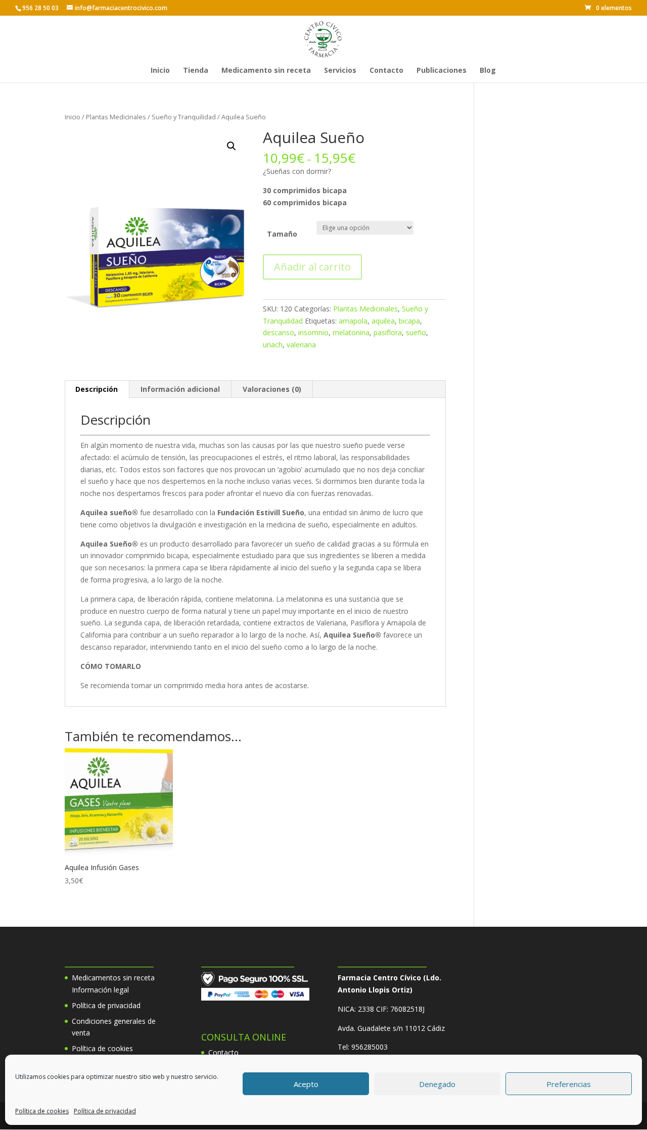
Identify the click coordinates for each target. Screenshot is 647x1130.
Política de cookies (42, 1111)
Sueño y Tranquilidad (184, 116)
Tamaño (282, 234)
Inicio (160, 71)
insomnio (313, 332)
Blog (488, 71)
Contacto (386, 71)
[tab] (96, 389)
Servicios (340, 71)
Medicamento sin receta (266, 71)
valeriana (301, 344)
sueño (416, 332)
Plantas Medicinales (116, 116)
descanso (278, 332)
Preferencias (568, 1084)
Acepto (306, 1084)
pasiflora (388, 332)
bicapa (409, 321)
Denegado (437, 1084)
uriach (273, 344)
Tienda (195, 71)
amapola (353, 321)
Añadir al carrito (312, 267)
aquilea (383, 321)
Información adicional (180, 389)
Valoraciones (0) (272, 389)
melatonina (351, 332)
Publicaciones (442, 71)
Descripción (96, 389)
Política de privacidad (105, 1111)
